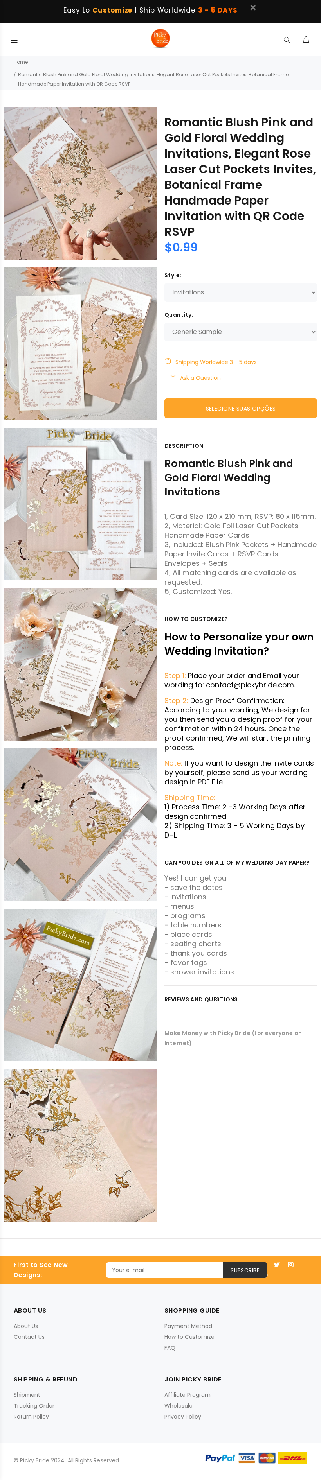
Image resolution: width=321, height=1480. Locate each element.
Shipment (27, 1395)
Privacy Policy (182, 1417)
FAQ (169, 1348)
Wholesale (178, 1406)
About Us (26, 1326)
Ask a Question (200, 378)
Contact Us (29, 1337)
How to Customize (189, 1337)
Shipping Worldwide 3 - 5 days (216, 362)
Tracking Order (34, 1406)
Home (21, 62)
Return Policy (31, 1417)
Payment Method (188, 1326)
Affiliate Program (187, 1395)
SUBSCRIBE (245, 1270)
